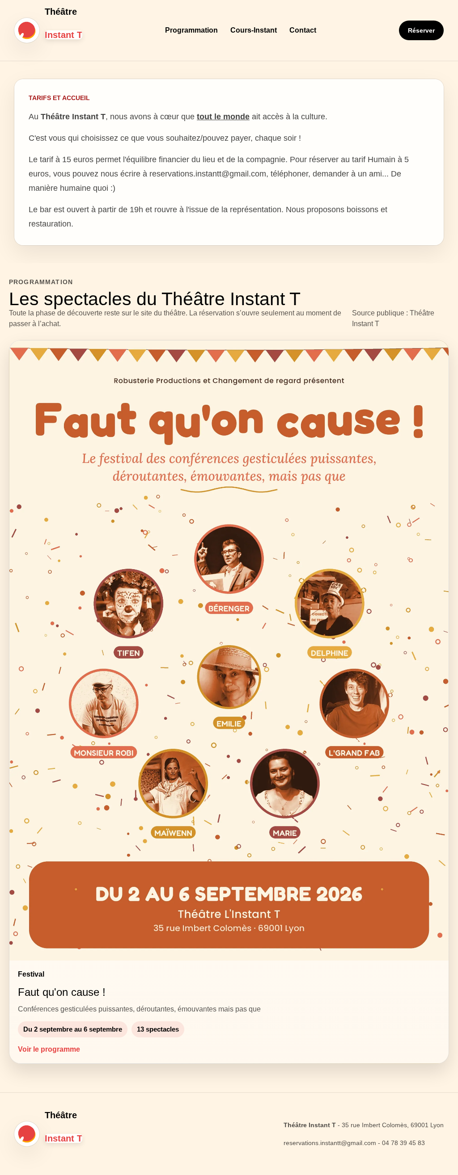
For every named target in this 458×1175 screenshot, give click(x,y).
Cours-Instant (253, 30)
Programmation (191, 30)
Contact (302, 30)
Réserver (421, 30)
